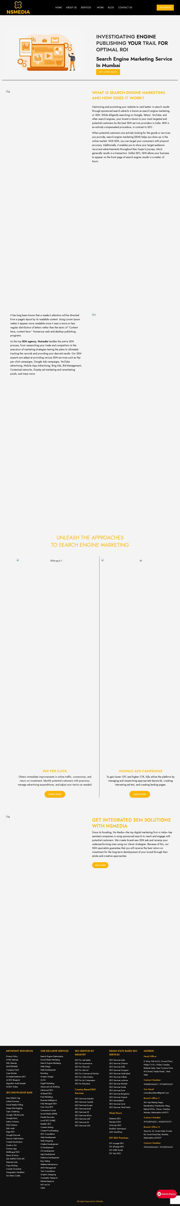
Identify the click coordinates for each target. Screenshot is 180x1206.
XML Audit (10, 1128)
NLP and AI (45, 1184)
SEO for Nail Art (81, 1070)
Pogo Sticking (12, 1165)
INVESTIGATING (115, 36)
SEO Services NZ (82, 1112)
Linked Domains (12, 1101)
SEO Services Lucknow (118, 1080)
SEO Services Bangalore (119, 1093)
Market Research (47, 1181)
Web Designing (46, 1140)
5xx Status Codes (13, 1175)
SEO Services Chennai (118, 1063)
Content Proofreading (49, 1130)
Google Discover (13, 1135)
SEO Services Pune (117, 1090)
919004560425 (151, 1147)
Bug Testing (45, 1161)
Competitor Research (49, 1177)
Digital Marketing (47, 1083)
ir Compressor (89, 1080)
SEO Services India (117, 1060)
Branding (44, 1073)
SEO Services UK (82, 1122)
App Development (47, 1154)
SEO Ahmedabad (116, 1100)
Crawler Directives (13, 1168)
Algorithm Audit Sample (16, 1083)
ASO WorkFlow (115, 1132)
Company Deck (12, 1069)
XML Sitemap (11, 1063)
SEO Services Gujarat (118, 1097)
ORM (42, 1188)
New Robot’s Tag (13, 1098)
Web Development (48, 1069)
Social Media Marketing (50, 1059)
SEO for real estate (82, 1060)
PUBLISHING (111, 43)
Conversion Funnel (48, 1110)
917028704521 (150, 1121)
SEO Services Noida (117, 1087)
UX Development (47, 1150)
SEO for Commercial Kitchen (87, 1073)
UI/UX (43, 1080)
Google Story (11, 1118)
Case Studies (11, 1073)
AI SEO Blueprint (13, 1080)
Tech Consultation (47, 1171)
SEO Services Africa (83, 1115)
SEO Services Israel (83, 1108)
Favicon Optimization (14, 1138)
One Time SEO (46, 1107)
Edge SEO (10, 1131)
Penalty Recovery (47, 1117)
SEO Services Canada (84, 1102)
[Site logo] (18, 7)
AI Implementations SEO (16, 1076)
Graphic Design (46, 1076)
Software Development (49, 1157)
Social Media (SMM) (48, 1113)
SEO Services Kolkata (118, 1077)
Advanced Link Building (50, 1086)
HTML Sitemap (12, 1059)
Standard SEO (115, 1121)
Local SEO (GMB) (47, 1120)
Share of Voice (12, 1155)
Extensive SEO (115, 1118)
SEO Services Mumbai (118, 1083)
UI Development (46, 1147)
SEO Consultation (47, 1134)
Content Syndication (14, 1141)
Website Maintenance (49, 1164)
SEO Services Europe (83, 1105)
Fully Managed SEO (48, 1103)
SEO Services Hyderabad (119, 1073)
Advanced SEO (46, 1090)
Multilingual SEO (13, 1152)
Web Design (45, 1066)
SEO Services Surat (117, 1103)
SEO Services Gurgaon (119, 1070)
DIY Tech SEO (115, 1153)
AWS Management (48, 1167)
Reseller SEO (45, 1123)
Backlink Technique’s (117, 1128)
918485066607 (151, 1084)
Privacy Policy (12, 1056)
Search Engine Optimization (51, 1056)
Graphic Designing (48, 1174)
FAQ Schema (11, 1125)
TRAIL (150, 43)
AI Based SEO (46, 1093)
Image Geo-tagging (14, 1108)
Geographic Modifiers (15, 1172)
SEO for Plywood (82, 1066)
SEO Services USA (82, 1125)
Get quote (165, 7)
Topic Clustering (12, 1111)
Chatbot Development (49, 1144)
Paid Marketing (46, 1096)
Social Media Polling (14, 1104)
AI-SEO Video (12, 1086)
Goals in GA (11, 1145)
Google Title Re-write (15, 1114)
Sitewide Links (11, 1162)
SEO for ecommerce (83, 1063)
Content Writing (46, 1127)
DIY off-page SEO (116, 1146)
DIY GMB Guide (116, 1150)
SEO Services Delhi (117, 1066)
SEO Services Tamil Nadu (119, 1107)
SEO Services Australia (84, 1098)
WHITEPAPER (12, 1066)
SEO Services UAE (82, 1118)
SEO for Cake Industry (84, 1077)
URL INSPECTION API (15, 1158)
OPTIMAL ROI (112, 49)
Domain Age (11, 1148)
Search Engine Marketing (50, 1063)
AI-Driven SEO (115, 1125)
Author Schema (12, 1121)
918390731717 (165, 1121)
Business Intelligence (48, 1100)
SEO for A (79, 1080)
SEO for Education (82, 1083)
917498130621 (166, 1084)
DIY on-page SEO (116, 1143)
